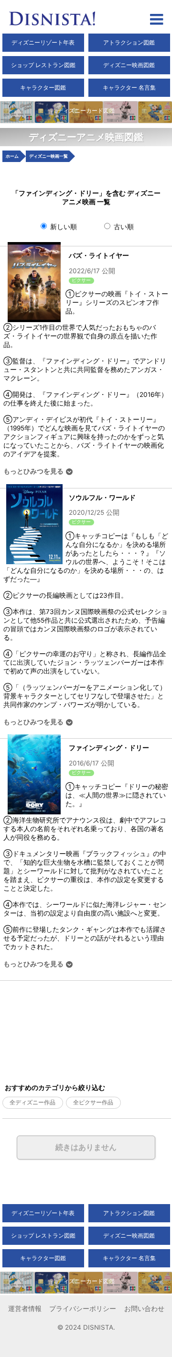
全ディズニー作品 (32, 1102)
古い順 (123, 227)
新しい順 (62, 227)
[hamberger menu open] (156, 20)
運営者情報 (25, 1308)
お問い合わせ (144, 1308)
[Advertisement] (58, 1029)
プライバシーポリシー (82, 1308)
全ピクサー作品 (93, 1102)
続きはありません (86, 1147)
